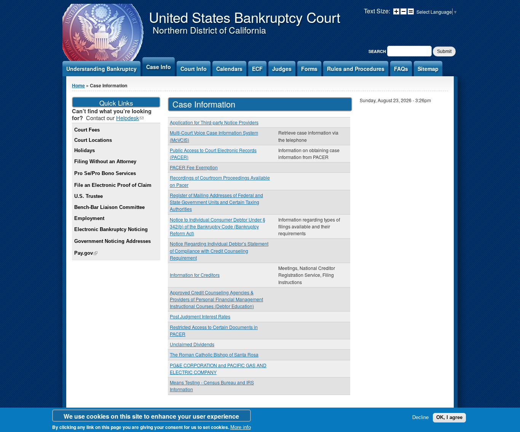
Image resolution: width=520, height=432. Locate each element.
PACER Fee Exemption (194, 167)
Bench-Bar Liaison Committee (109, 207)
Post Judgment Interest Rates (200, 316)
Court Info (193, 68)
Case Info (158, 67)
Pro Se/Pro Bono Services (105, 173)
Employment (89, 218)
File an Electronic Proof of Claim (113, 185)
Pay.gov (85, 253)
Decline (420, 417)
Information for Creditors (195, 274)
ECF (257, 68)
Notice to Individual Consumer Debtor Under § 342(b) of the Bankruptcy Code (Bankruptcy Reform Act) (217, 226)
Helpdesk (130, 118)
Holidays (84, 150)
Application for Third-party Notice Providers (214, 122)
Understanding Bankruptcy (101, 68)
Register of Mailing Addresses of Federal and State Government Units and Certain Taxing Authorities (216, 202)
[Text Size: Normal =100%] (411, 11)
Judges (282, 68)
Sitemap (428, 68)
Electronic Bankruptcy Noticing (111, 229)
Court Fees (87, 130)
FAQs (401, 68)
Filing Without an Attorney (105, 161)
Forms (309, 68)
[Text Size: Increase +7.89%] (396, 11)
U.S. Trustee (88, 196)
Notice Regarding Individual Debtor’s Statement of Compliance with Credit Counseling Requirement (219, 250)
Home (78, 85)
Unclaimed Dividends (192, 344)
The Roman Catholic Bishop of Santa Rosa (214, 354)
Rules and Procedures (355, 68)
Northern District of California (209, 30)
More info (240, 427)
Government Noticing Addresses (112, 241)
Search (377, 51)
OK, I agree (449, 417)
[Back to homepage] (103, 60)
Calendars (229, 68)
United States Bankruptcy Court (244, 17)
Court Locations (93, 140)
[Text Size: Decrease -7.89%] (403, 11)
